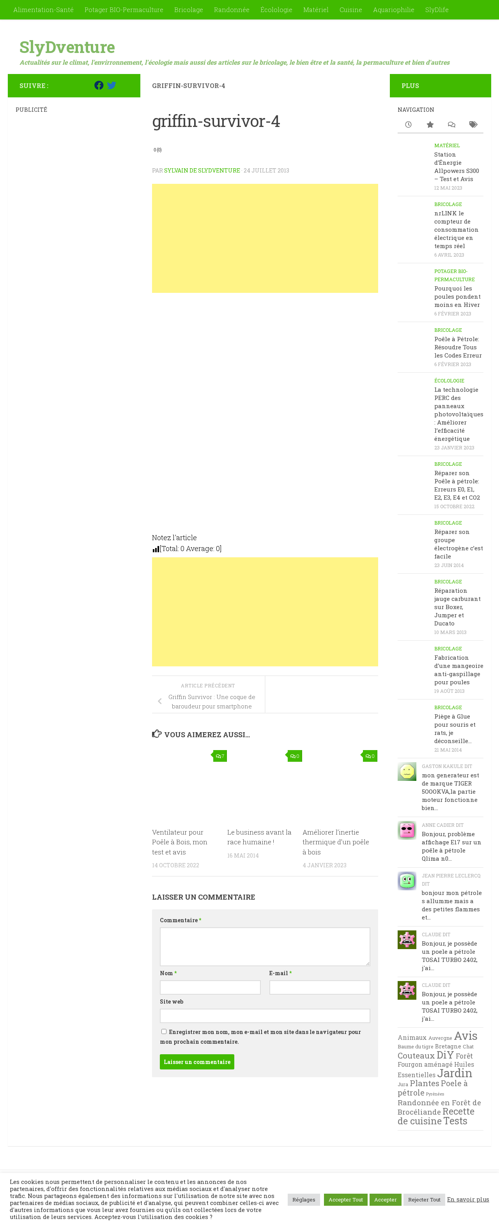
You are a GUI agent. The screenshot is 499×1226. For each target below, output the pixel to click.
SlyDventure (67, 46)
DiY (445, 1054)
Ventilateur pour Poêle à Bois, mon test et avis (179, 842)
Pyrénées (435, 1094)
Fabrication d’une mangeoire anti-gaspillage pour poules (458, 670)
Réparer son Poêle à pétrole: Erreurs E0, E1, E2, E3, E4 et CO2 (457, 485)
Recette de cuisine (436, 1116)
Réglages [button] (303, 1199)
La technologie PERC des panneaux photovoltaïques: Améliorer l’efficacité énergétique (458, 414)
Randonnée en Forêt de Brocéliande (439, 1107)
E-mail (280, 973)
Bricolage (188, 9)
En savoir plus (468, 1199)
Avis (466, 1035)
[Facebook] (99, 85)
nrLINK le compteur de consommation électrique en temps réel (456, 229)
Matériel (316, 9)
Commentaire (180, 920)
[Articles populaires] (430, 125)
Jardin (454, 1072)
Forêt (464, 1056)
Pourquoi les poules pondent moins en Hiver (457, 296)
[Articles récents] (408, 125)
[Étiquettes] (472, 125)
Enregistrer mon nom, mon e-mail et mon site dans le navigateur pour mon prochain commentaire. (260, 1036)
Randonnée (232, 9)
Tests (455, 1120)
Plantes (424, 1083)
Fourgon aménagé (425, 1064)
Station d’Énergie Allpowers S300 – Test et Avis (456, 166)
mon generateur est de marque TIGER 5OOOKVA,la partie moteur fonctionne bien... (450, 791)
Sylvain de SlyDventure (202, 170)
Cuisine (351, 9)
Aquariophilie (393, 9)
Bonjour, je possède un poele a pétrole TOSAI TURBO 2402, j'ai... (450, 955)
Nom (168, 973)
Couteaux (416, 1055)
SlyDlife (437, 9)
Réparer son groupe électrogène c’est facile (458, 544)
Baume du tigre (416, 1046)
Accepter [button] (385, 1199)
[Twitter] (111, 85)
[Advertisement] (265, 238)
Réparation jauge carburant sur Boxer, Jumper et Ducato (457, 607)
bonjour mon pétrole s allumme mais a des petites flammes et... (452, 905)
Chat (468, 1046)
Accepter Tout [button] (346, 1199)
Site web (171, 1001)
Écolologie (276, 9)
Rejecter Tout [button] (424, 1199)
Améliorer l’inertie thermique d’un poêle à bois (336, 842)
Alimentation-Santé (43, 9)
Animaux (412, 1037)
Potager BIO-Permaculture (124, 9)
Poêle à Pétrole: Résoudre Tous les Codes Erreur (458, 347)
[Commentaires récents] (451, 125)
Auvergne (440, 1037)
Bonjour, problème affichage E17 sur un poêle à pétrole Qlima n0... (451, 846)
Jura (403, 1084)
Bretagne (448, 1046)
